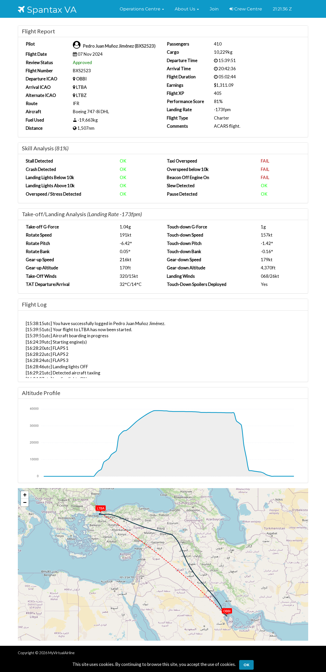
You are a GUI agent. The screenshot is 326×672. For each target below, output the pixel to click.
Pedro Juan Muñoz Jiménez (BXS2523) (119, 46)
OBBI (81, 78)
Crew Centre (247, 8)
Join (214, 8)
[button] (142, 9)
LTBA (81, 87)
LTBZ (81, 95)
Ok (246, 665)
